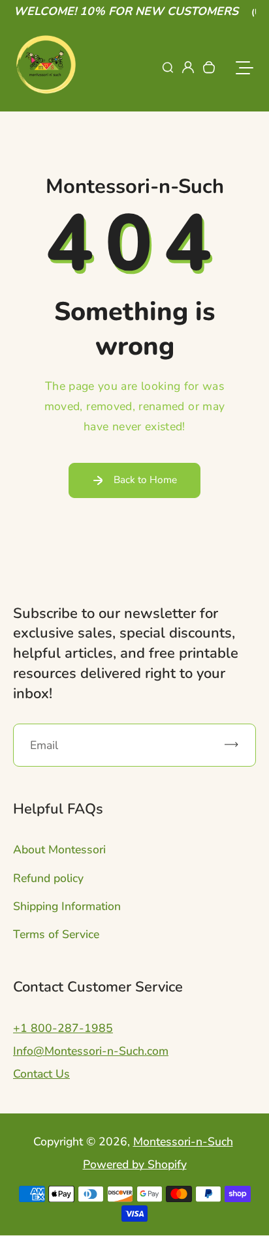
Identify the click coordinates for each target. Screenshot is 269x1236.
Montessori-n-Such (183, 1141)
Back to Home (145, 479)
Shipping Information (67, 906)
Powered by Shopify (135, 1164)
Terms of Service (56, 934)
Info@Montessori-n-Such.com (90, 1051)
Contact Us (41, 1074)
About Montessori (59, 849)
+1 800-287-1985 (63, 1028)
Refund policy (48, 878)
